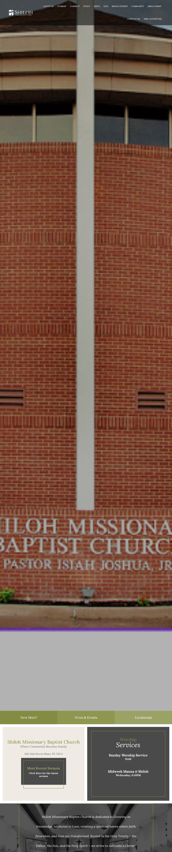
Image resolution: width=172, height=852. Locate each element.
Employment (155, 6)
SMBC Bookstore (153, 19)
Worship (61, 6)
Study (86, 6)
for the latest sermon (43, 775)
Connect (75, 6)
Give (106, 6)
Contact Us (133, 19)
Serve (97, 6)
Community (137, 6)
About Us (48, 6)
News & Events (120, 6)
